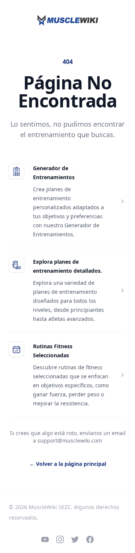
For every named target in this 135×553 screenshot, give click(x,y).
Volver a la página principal (67, 463)
